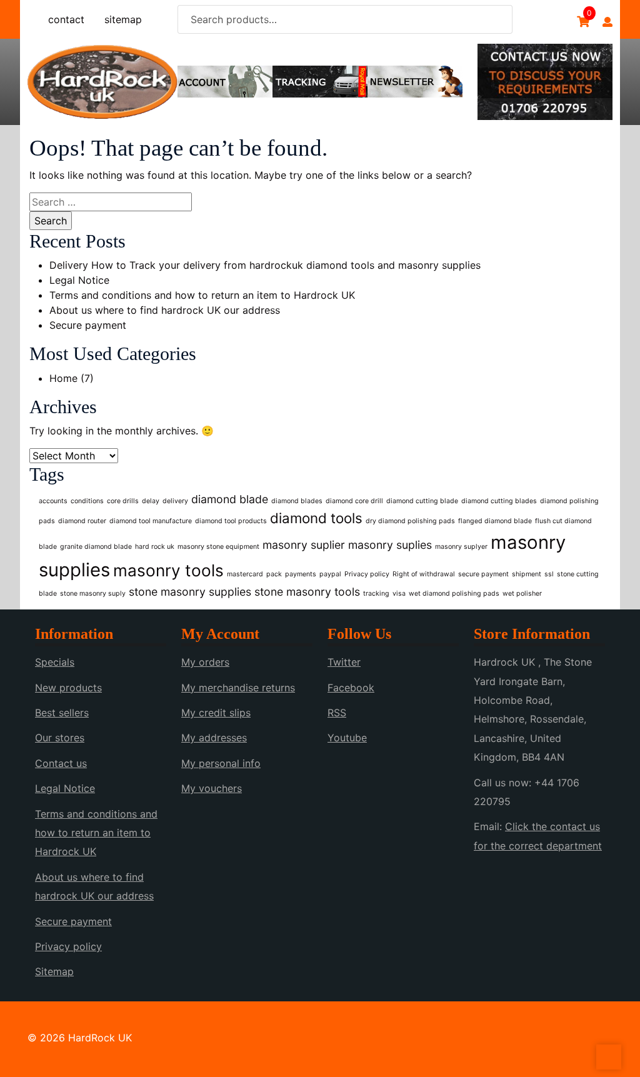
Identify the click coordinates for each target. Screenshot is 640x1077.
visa (399, 593)
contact (66, 19)
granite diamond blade (96, 547)
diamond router (82, 521)
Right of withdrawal (423, 574)
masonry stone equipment (218, 547)
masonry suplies (390, 544)
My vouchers (211, 788)
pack (274, 574)
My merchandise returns (238, 687)
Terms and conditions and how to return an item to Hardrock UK (202, 295)
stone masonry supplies (190, 591)
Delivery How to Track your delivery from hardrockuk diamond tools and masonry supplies (265, 265)
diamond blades (296, 501)
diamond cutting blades (499, 501)
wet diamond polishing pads (454, 593)
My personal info (221, 763)
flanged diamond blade (495, 521)
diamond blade (229, 499)
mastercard (245, 574)
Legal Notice (79, 280)
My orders (205, 662)
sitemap (123, 19)
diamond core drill (354, 501)
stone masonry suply (93, 593)
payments (300, 574)
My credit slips (216, 712)
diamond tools (316, 517)
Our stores (59, 737)
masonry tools (168, 570)
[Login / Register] (607, 22)
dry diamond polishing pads (410, 521)
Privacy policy (366, 574)
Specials (54, 662)
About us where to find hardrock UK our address (164, 310)
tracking (376, 593)
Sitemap (54, 971)
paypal (330, 574)
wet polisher (522, 593)
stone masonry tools (307, 591)
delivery (175, 501)
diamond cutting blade (422, 501)
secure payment (483, 574)
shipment (526, 574)
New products (68, 687)
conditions (87, 501)
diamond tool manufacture (150, 521)
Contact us (61, 763)
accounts (53, 501)
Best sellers (62, 712)
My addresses (214, 737)
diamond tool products (231, 521)
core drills (123, 501)
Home (63, 378)
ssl (549, 574)
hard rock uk (154, 547)
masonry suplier (303, 544)
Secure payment (87, 325)
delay (150, 501)
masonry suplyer (461, 547)
